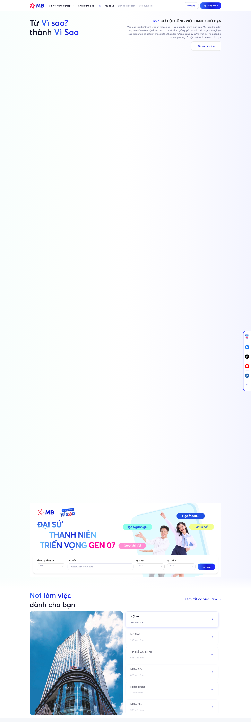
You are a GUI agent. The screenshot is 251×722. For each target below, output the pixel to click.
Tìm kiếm (72, 560)
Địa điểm (171, 560)
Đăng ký (191, 5)
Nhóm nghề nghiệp (46, 560)
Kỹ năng (140, 560)
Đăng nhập (212, 5)
